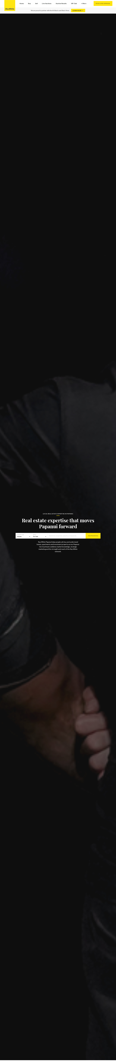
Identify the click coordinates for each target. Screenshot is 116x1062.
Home (22, 3)
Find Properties (93, 535)
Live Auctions (46, 3)
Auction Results (61, 3)
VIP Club (74, 3)
